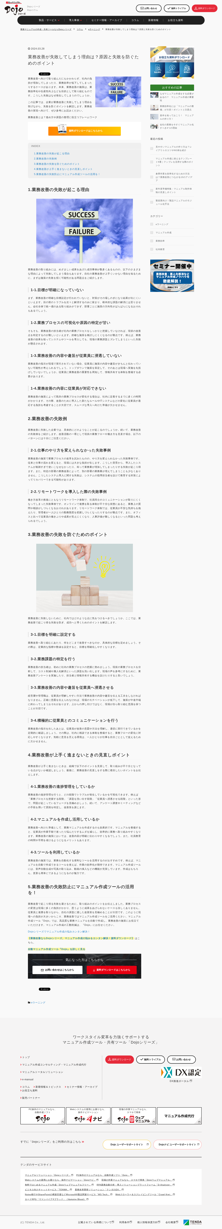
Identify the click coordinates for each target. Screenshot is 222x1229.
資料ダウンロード (206, 8)
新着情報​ (153, 20)
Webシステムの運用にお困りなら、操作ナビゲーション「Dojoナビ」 (60, 1180)
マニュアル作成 (164, 232)
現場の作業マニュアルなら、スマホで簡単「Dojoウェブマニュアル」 (136, 1180)
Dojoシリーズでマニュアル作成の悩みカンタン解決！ (59, 931)
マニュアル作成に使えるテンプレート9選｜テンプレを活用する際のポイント (174, 162)
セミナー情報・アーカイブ (106, 20)
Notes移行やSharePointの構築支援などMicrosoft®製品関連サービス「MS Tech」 (67, 1194)
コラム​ (135, 20)
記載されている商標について (95, 1222)
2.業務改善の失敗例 (45, 158)
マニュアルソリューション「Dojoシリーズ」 (48, 1175)
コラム (80, 29)
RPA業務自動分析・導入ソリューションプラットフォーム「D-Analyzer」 (134, 1185)
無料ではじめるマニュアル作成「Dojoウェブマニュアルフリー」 (58, 1185)
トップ (26, 1057)
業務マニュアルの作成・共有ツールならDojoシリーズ (45, 29)
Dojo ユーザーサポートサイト (127, 1144)
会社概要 (171, 1222)
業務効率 (160, 241)
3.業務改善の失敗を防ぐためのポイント (57, 164)
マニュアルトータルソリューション (42, 1072)
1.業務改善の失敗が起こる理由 (52, 153)
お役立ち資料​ (175, 20)
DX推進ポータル (179, 1081)
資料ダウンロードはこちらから (86, 130)
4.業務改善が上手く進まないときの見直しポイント (63, 169)
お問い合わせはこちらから (59, 970)
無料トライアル (178, 8)
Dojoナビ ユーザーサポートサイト (177, 1144)
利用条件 (124, 1222)
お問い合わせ (150, 8)
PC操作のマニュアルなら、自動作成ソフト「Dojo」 (103, 1175)
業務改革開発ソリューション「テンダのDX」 (98, 1189)
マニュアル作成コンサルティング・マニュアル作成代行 (54, 1064)
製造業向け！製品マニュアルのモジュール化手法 (174, 202)
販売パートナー (31, 1098)
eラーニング (94, 29)
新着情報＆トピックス (48, 1087)
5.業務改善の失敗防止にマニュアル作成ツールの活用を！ (67, 174)
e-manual (28, 1079)
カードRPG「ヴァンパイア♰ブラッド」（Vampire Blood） (55, 1199)
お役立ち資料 (30, 1090)
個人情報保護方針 (147, 1222)
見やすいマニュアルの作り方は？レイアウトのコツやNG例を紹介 (174, 148)
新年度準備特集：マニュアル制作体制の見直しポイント (174, 190)
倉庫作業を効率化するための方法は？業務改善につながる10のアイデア (174, 177)
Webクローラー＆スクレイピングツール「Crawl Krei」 (143, 1194)
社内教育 (160, 249)
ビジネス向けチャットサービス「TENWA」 (47, 1189)
